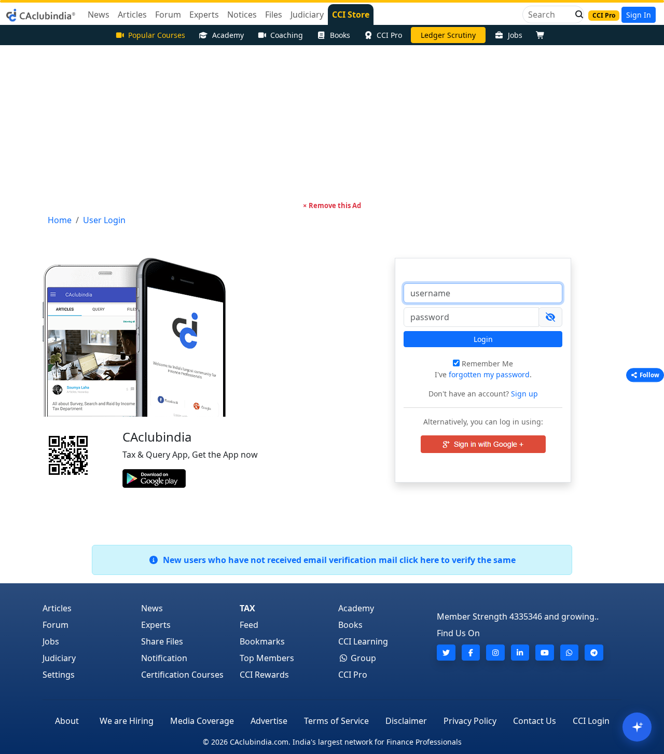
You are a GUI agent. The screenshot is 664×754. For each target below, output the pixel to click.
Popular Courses (156, 35)
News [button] (98, 14)
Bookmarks (262, 641)
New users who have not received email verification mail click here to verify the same (337, 560)
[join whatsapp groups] (569, 653)
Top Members (267, 658)
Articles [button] (132, 14)
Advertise (269, 720)
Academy (228, 35)
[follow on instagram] (495, 653)
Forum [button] (168, 14)
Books (340, 35)
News (152, 608)
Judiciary (59, 658)
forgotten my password (489, 374)
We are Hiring (127, 720)
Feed (249, 624)
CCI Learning (363, 641)
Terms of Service (336, 720)
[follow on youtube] (544, 653)
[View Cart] (542, 35)
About (67, 720)
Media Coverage (202, 720)
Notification (164, 658)
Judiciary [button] (307, 14)
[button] (576, 14)
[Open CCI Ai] (637, 727)
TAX (247, 608)
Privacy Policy (470, 720)
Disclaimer (406, 720)
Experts (156, 624)
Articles (57, 608)
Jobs (515, 35)
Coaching (286, 35)
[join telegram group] (594, 653)
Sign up (523, 394)
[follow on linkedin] (520, 653)
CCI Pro (389, 35)
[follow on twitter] (446, 653)
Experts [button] (204, 14)
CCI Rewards (264, 674)
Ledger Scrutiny (448, 35)
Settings (59, 674)
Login (483, 339)
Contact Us (534, 720)
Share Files (162, 641)
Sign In (638, 15)
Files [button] (273, 14)
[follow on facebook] (471, 653)
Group (362, 658)
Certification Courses (182, 674)
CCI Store (350, 14)
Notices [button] (242, 14)
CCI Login (591, 720)
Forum (55, 624)
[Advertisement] (332, 123)
